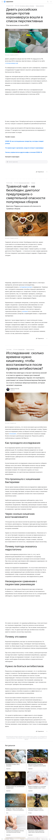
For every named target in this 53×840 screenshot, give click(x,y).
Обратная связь (44, 839)
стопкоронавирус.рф (11, 63)
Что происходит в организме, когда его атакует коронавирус (24, 148)
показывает (12, 433)
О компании (6, 839)
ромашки (25, 311)
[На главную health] (9, 1)
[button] (26, 41)
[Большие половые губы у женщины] (15, 759)
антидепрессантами (26, 287)
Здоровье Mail (21, 349)
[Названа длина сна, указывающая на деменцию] (15, 781)
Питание (33, 182)
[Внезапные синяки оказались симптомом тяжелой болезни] (37, 826)
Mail (2, 839)
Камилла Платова (14, 388)
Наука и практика (40, 5)
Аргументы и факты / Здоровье (27, 5)
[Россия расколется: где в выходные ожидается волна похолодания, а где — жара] (37, 804)
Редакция (22, 839)
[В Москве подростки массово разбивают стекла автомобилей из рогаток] (15, 804)
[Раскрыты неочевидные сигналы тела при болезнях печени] (15, 826)
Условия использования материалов (32, 839)
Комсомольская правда (24, 182)
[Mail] (5, 1)
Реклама (12, 839)
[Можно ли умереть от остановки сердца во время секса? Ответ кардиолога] (37, 781)
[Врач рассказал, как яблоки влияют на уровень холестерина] (37, 759)
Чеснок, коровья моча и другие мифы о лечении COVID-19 (23, 152)
